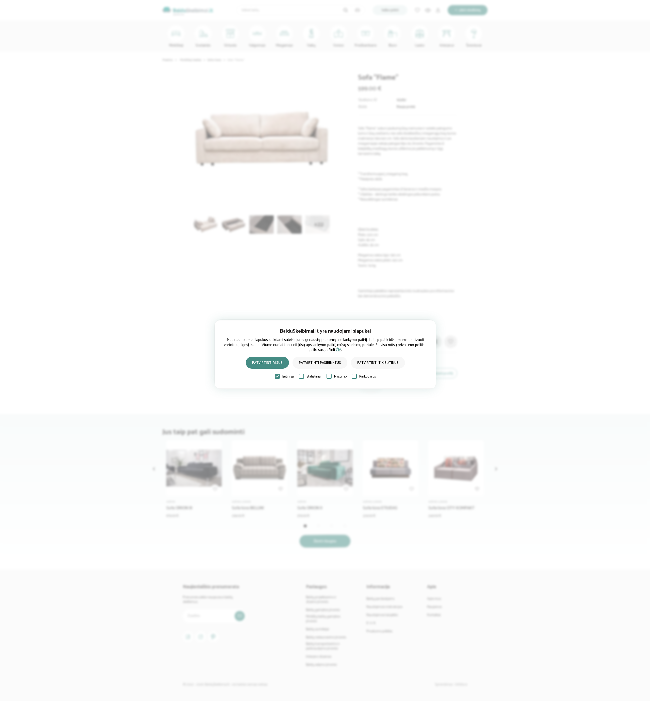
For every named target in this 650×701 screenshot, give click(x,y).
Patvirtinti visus (267, 363)
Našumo (340, 377)
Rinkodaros (367, 377)
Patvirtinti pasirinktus (320, 363)
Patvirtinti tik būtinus (378, 363)
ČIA (338, 350)
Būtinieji (288, 377)
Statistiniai (313, 377)
